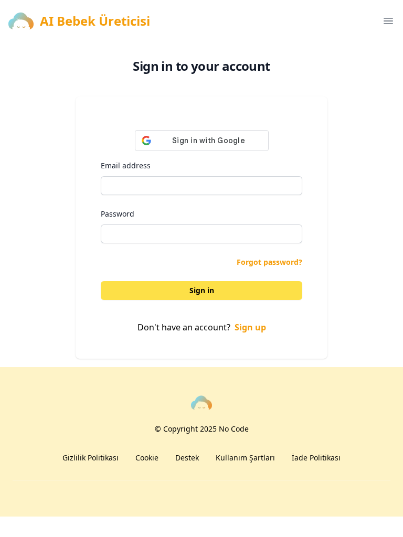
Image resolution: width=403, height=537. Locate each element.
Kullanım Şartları (245, 458)
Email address (126, 165)
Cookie (146, 458)
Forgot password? (269, 262)
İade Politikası (316, 458)
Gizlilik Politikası (90, 458)
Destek (187, 458)
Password (117, 214)
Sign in (201, 290)
